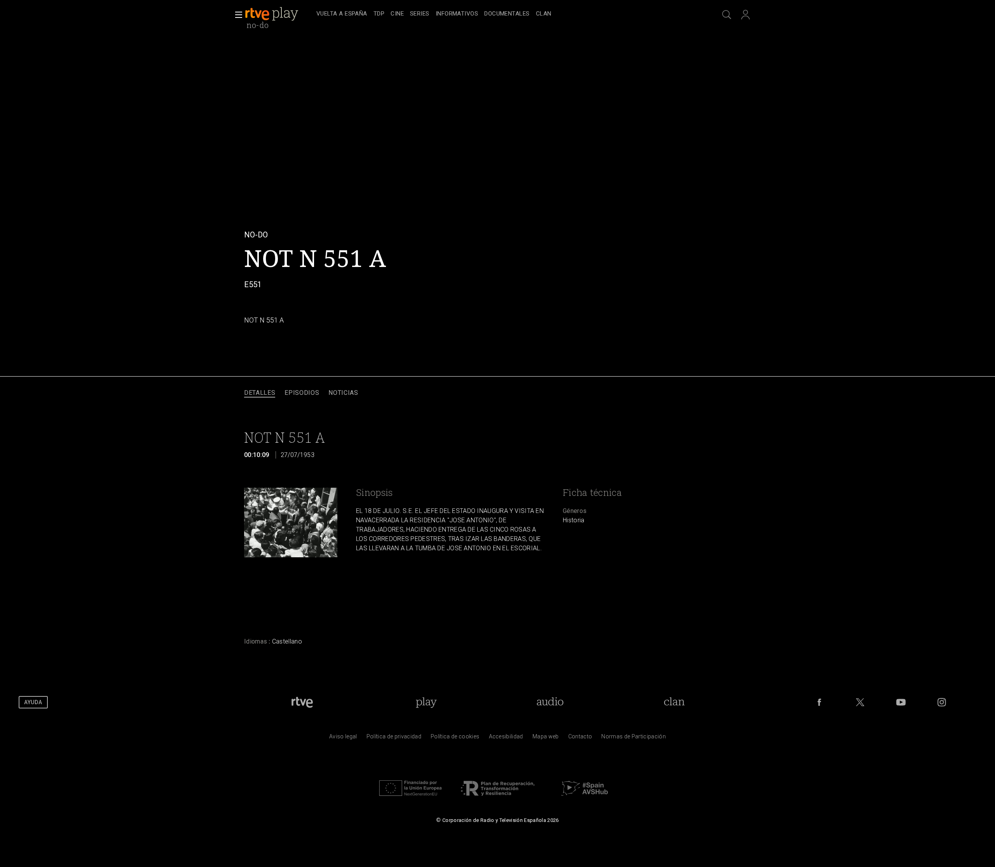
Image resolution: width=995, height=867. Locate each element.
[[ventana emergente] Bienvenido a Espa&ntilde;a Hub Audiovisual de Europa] (584, 797)
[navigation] (506, 14)
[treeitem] (341, 14)
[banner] (279, 14)
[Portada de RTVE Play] (272, 14)
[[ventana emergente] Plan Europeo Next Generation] (410, 797)
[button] (236, 14)
